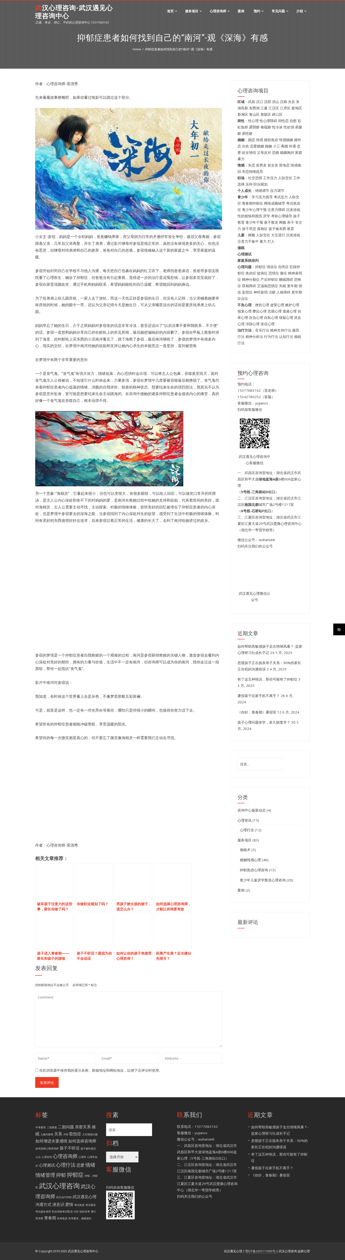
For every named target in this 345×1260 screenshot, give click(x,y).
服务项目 (191, 11)
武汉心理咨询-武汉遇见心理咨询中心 (74, 12)
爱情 (69, 1204)
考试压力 (281, 196)
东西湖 (254, 108)
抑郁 (61, 1175)
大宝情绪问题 (90, 1134)
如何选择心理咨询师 (47, 1148)
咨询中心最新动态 (252, 810)
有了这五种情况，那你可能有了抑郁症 (267, 679)
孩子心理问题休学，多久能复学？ (264, 722)
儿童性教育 (46, 1134)
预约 (257, 11)
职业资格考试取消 (62, 1211)
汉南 (283, 101)
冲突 (65, 1134)
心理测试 (47, 1165)
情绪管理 (45, 1175)
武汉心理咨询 (59, 1185)
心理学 (82, 1157)
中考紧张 (40, 1127)
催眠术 (245, 849)
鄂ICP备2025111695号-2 (261, 1251)
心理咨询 (47, 1157)
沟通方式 (43, 1204)
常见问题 (278, 11)
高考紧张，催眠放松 (80, 1218)
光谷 (291, 101)
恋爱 (80, 1165)
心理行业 (247, 830)
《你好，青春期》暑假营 (257, 712)
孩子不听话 (70, 1148)
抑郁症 (75, 1174)
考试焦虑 (79, 1205)
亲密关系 (83, 1126)
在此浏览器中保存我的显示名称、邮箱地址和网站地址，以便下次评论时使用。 (100, 1070)
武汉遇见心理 (84, 1196)
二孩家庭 (52, 1127)
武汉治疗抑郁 (64, 1197)
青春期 (50, 1217)
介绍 (299, 11)
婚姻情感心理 (250, 859)
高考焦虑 (62, 1218)
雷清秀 (39, 1218)
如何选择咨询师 (82, 1141)
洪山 (275, 101)
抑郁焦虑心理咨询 (254, 870)
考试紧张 (90, 1205)
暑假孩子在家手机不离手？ (259, 695)
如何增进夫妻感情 (51, 1141)
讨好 (76, 1211)
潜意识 (58, 1204)
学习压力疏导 (262, 196)
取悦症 (75, 1134)
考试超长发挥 (43, 1211)
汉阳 (267, 101)
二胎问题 (66, 1126)
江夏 (264, 108)
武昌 (251, 101)
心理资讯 (245, 820)
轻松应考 (85, 1211)
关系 (58, 1134)
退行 (93, 1211)
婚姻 (268, 146)
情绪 (90, 1164)
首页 (170, 11)
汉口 (259, 101)
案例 (241, 11)
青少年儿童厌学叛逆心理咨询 (263, 880)
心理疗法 (66, 1164)
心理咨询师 (218, 11)
